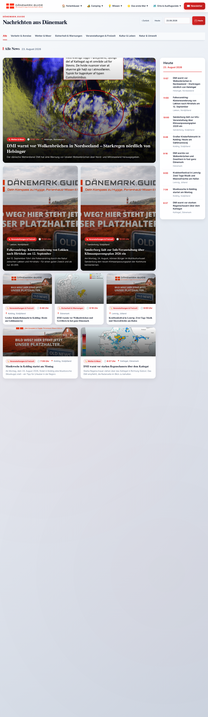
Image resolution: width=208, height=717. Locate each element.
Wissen (115, 6)
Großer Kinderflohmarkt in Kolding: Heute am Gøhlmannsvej (26, 319)
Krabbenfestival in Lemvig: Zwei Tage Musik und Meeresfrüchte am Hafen (130, 319)
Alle (5, 35)
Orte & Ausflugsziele (167, 6)
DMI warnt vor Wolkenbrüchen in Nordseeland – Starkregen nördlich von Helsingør (78, 148)
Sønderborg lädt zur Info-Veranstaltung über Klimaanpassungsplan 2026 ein (114, 251)
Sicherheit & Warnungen (68, 35)
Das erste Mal (137, 6)
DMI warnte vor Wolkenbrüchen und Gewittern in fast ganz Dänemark (75, 319)
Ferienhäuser (72, 6)
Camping (95, 6)
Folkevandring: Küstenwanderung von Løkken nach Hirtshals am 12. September (37, 251)
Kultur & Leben (127, 35)
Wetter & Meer (43, 35)
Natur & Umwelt (148, 35)
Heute (200, 20)
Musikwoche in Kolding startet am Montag (29, 366)
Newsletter (194, 6)
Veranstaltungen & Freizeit (100, 35)
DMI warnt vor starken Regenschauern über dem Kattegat (116, 366)
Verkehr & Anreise (21, 35)
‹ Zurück (145, 20)
